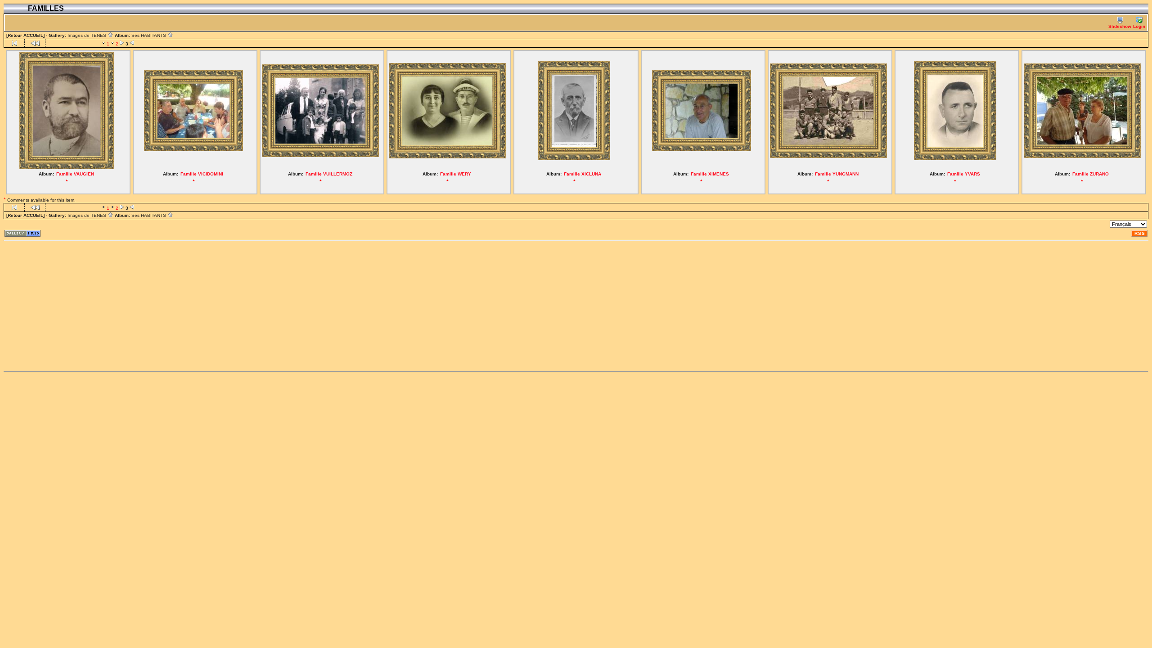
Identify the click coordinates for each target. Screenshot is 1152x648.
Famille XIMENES (710, 173)
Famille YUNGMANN (837, 173)
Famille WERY (455, 173)
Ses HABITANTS (149, 35)
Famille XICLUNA (582, 173)
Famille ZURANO (1090, 173)
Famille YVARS (963, 173)
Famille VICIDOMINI (201, 173)
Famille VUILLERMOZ (329, 173)
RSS (1139, 233)
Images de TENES (88, 35)
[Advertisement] (274, 306)
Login (1139, 26)
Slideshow (1119, 26)
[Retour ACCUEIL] (25, 35)
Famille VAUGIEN (75, 173)
